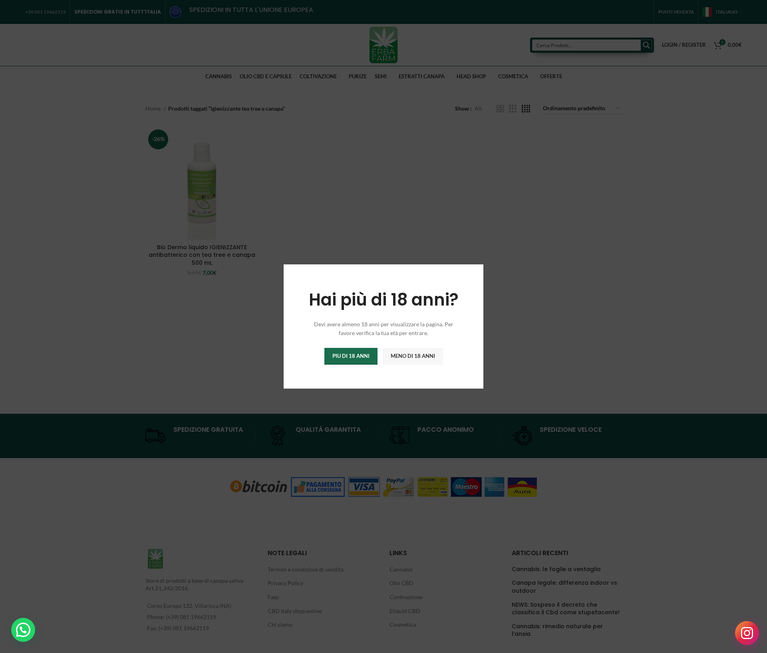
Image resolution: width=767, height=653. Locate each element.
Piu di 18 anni (351, 356)
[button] (23, 630)
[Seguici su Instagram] (747, 633)
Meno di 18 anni (413, 356)
